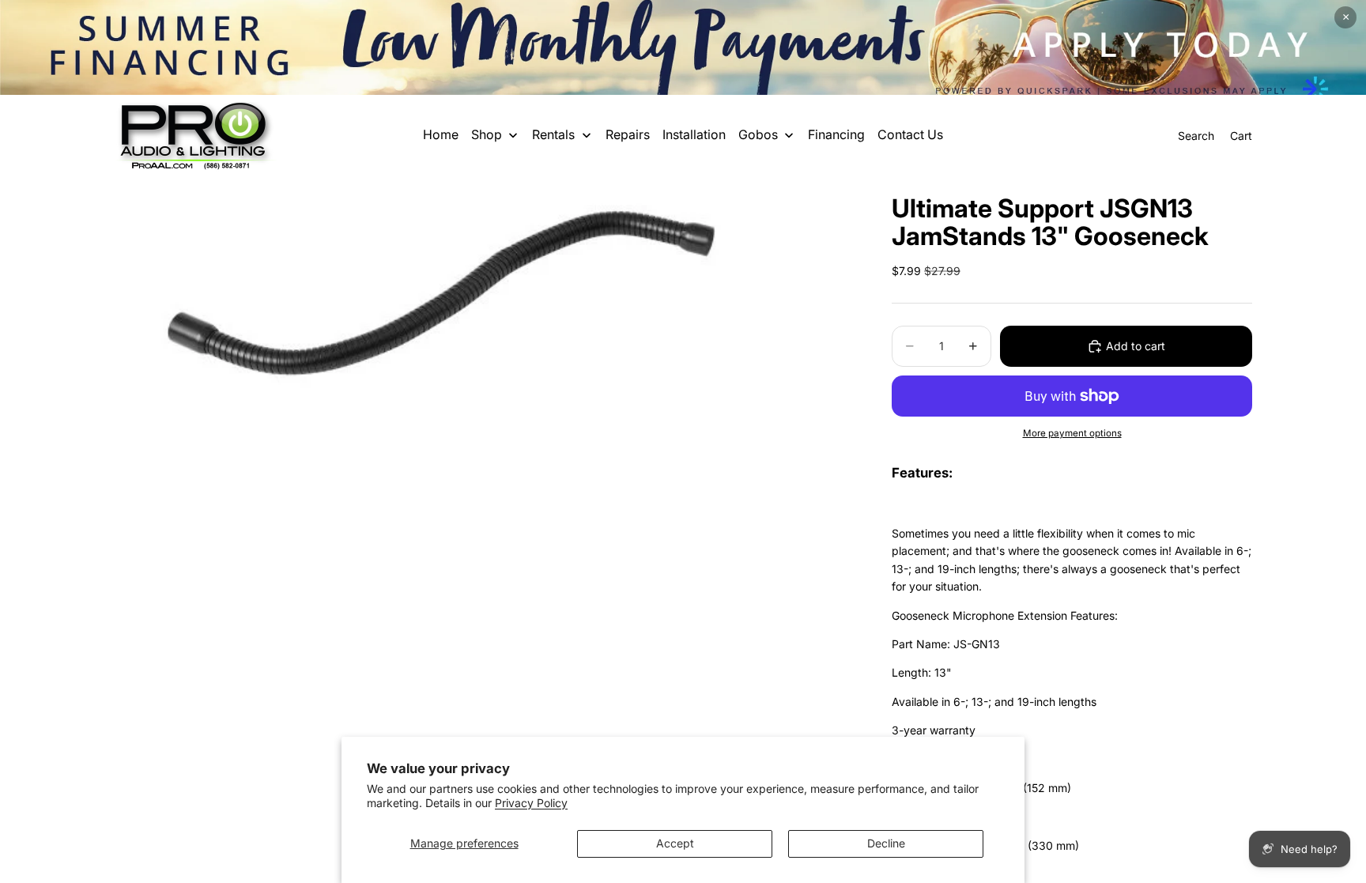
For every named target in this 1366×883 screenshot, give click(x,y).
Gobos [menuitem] (758, 134)
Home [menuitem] (440, 134)
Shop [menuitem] (486, 134)
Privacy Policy (531, 802)
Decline (886, 843)
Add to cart (1135, 346)
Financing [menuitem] (836, 134)
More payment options (1072, 433)
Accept (675, 843)
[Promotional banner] (683, 47)
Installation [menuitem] (694, 134)
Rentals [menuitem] (553, 134)
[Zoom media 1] (484, 285)
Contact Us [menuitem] (910, 134)
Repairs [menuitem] (628, 134)
